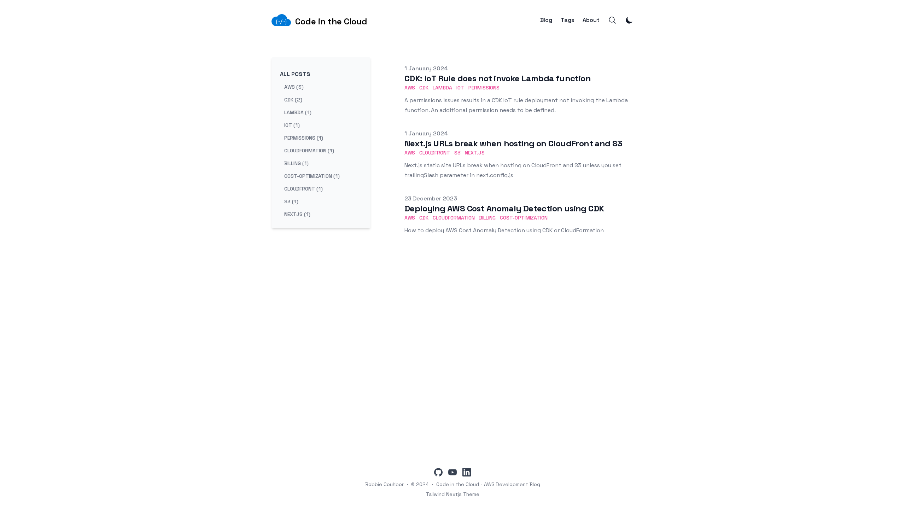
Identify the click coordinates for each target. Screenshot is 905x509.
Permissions (484, 87)
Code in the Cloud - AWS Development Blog (488, 484)
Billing (487, 218)
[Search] (612, 20)
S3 (457, 153)
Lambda (442, 87)
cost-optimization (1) (312, 176)
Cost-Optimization (524, 218)
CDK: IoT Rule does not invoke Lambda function (497, 78)
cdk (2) (293, 99)
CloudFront (434, 153)
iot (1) (292, 125)
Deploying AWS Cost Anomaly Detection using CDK (504, 208)
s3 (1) (291, 201)
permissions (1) (303, 138)
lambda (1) (297, 112)
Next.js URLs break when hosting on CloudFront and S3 (513, 143)
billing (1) (296, 163)
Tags (567, 20)
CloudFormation (454, 218)
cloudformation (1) (309, 150)
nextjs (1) (297, 214)
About (591, 20)
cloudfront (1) (303, 189)
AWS (409, 87)
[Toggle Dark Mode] (629, 20)
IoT (460, 87)
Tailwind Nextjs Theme (452, 494)
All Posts (295, 74)
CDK (423, 87)
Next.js (475, 153)
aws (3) (294, 87)
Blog (546, 20)
